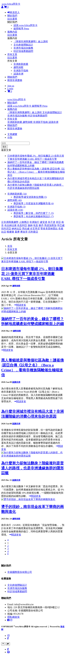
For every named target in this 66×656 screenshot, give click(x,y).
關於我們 (12, 15)
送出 (4, 147)
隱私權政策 (13, 617)
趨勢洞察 (18, 67)
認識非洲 (18, 73)
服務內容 (12, 31)
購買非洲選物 (14, 80)
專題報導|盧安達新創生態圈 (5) (30, 197)
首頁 (9, 246)
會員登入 (15, 12)
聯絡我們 (12, 77)
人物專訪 (24, 222)
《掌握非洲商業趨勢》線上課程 (31, 41)
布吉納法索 (10, 225)
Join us (10, 85)
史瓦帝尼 (35, 228)
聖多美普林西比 (49, 228)
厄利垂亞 (33, 231)
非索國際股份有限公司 (19, 572)
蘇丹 (41, 225)
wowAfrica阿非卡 (11, 4)
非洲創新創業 (21, 64)
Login (10, 88)
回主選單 (12, 19)
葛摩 (17, 231)
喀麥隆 (10, 231)
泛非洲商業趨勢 (9, 222)
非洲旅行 (34, 222)
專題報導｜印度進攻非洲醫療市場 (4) (34, 203)
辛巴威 (60, 225)
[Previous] (8, 540)
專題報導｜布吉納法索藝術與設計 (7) (34, 216)
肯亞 (58, 222)
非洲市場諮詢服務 (23, 48)
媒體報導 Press (21, 28)
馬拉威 (25, 228)
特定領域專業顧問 (23, 51)
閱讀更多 (21, 305)
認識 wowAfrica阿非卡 (25, 25)
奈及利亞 (22, 225)
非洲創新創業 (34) (17, 193)
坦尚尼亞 (6, 228)
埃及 (35, 225)
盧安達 (43, 222)
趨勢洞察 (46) (14, 200)
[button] (12, 102)
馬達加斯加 (50, 225)
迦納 (30, 225)
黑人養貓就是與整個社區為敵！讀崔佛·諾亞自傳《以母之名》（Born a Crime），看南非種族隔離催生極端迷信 (36, 171)
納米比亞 (16, 228)
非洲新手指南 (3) (16, 206)
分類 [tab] (9, 137)
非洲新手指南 (21, 70)
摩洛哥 (24, 231)
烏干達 (51, 222)
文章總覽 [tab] (12, 134)
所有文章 (12, 54)
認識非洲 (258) (15, 210)
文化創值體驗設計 (23, 44)
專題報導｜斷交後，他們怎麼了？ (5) (34, 213)
